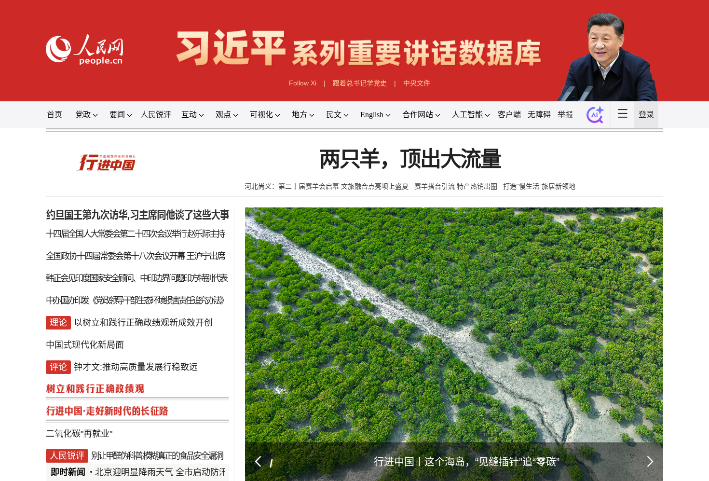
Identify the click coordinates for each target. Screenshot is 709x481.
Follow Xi (295, 92)
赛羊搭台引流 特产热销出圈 (469, 207)
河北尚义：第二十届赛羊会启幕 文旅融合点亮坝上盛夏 (321, 207)
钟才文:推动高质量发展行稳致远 (111, 408)
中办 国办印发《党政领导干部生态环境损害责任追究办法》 (111, 334)
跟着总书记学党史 (361, 92)
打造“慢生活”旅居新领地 (563, 207)
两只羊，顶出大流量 (416, 177)
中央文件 (424, 92)
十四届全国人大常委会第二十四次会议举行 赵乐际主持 (110, 260)
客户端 (531, 127)
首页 (20, 127)
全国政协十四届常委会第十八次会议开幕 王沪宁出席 (110, 285)
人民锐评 (134, 127)
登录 (683, 127)
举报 (593, 127)
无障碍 (564, 127)
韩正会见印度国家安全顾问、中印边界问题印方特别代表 (111, 309)
